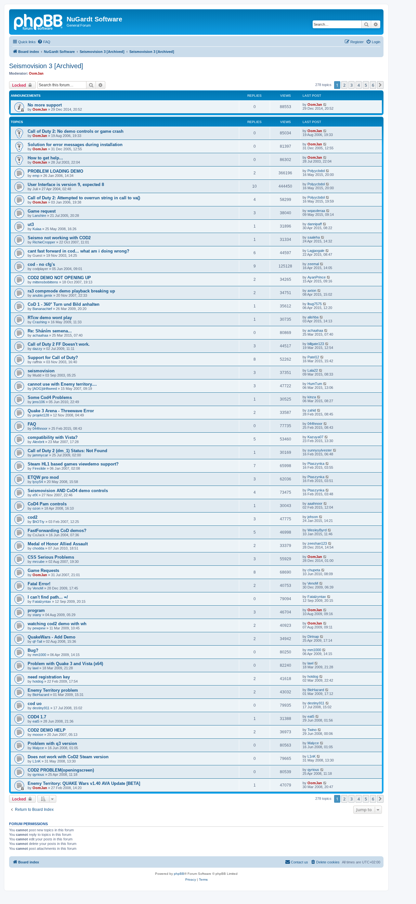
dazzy (37, 349)
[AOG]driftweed (44, 388)
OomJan (36, 73)
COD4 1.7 (37, 716)
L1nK (36, 761)
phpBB (179, 873)
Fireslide (39, 468)
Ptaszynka (315, 463)
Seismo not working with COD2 (59, 237)
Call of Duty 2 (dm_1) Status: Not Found (67, 450)
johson (312, 517)
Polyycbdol (316, 171)
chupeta (313, 570)
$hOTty (38, 522)
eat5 (35, 721)
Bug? (33, 650)
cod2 (32, 517)
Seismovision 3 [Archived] (46, 65)
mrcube (38, 561)
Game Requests (43, 570)
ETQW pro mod (43, 477)
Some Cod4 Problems (50, 397)
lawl (35, 668)
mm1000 (39, 655)
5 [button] (366, 85)
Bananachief (42, 309)
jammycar (40, 455)
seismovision (41, 370)
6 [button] (373, 85)
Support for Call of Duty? (53, 357)
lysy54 (37, 482)
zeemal (313, 264)
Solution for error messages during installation (75, 144)
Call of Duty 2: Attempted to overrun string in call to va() (84, 197)
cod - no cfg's (41, 264)
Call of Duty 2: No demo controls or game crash (76, 131)
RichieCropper (43, 242)
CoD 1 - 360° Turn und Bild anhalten (63, 304)
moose (37, 735)
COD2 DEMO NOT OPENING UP (59, 277)
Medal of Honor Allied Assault (58, 543)
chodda (38, 548)
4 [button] (359, 85)
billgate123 (315, 344)
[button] (380, 85)
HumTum (314, 384)
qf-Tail (37, 641)
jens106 (38, 402)
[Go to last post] (325, 104)
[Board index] (39, 21)
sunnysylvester (319, 450)
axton (311, 290)
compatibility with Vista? (53, 437)
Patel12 (313, 357)
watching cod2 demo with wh (57, 623)
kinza (311, 397)
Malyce (38, 748)
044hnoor (39, 428)
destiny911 (40, 708)
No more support (45, 105)
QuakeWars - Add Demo (51, 637)
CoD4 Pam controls (47, 504)
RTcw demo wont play (50, 317)
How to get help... (45, 157)
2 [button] (344, 85)
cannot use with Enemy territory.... (62, 384)
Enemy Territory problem (53, 690)
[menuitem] (43, 42)
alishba (312, 317)
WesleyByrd (317, 530)
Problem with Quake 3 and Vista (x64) (65, 663)
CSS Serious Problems (51, 557)
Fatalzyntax (41, 601)
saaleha (313, 237)
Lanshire (39, 215)
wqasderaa (316, 211)
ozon (36, 508)
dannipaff (314, 224)
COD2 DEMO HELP (47, 730)
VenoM (37, 588)
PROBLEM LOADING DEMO (55, 171)
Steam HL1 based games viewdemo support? (73, 464)
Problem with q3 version (52, 743)
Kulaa (36, 229)
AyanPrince (316, 277)
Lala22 (312, 370)
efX (35, 495)
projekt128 (40, 415)
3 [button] (351, 85)
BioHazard (40, 695)
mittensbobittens (45, 282)
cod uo (35, 703)
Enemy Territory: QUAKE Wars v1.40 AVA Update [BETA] (84, 783)
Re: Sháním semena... (50, 330)
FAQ (32, 424)
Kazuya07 (315, 437)
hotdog (37, 681)
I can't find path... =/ (48, 597)
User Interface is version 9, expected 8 (66, 184)
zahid (311, 410)
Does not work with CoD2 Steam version (68, 756)
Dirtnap (313, 636)
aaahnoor (314, 503)
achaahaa (40, 335)
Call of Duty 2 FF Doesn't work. (59, 344)
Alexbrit (38, 442)
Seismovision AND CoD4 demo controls (68, 490)
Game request (42, 211)
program (36, 610)
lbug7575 (314, 304)
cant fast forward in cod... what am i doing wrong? (78, 251)
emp (35, 176)
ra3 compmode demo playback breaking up (71, 291)
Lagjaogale (315, 251)
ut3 (31, 224)
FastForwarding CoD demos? (57, 530)
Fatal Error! (39, 583)
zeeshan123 (317, 543)
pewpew (39, 628)
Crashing (39, 322)
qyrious (38, 774)
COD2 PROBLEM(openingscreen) (61, 770)
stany (36, 615)
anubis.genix (42, 295)
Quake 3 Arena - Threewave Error (61, 410)
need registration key (49, 677)
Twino (312, 730)
